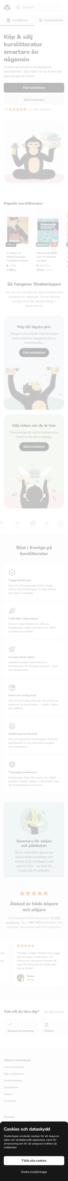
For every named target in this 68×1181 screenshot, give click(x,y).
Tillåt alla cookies (34, 1161)
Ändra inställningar (34, 1172)
